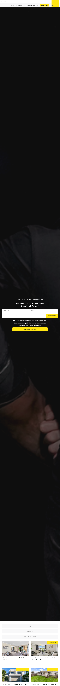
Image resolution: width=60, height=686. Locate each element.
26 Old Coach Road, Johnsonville (11, 659)
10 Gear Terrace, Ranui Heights (39, 659)
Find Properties (52, 315)
